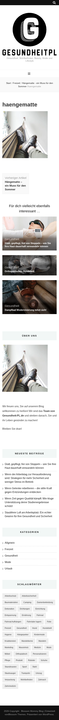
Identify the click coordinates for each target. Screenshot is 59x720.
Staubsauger (10, 673)
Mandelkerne (27, 641)
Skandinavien (11, 667)
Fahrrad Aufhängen (13, 622)
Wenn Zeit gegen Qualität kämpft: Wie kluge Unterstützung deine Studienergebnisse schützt (29, 502)
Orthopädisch (21, 654)
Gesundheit (12, 239)
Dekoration (9, 609)
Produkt (19, 660)
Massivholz (23, 647)
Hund (34, 628)
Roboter (31, 660)
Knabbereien (10, 641)
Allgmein (10, 542)
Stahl (34, 667)
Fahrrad (40, 615)
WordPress (48, 714)
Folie (49, 622)
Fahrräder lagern (34, 622)
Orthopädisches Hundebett (19, 271)
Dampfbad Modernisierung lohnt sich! (25, 310)
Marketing (9, 647)
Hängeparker (22, 634)
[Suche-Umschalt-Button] (54, 2)
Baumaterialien (11, 602)
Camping (27, 602)
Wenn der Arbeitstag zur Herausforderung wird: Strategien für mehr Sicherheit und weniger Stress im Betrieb (28, 478)
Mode (8, 562)
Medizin (37, 647)
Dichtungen (25, 609)
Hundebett (47, 628)
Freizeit (16, 83)
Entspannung (10, 615)
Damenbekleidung (45, 602)
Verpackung (10, 680)
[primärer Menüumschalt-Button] (29, 73)
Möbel (7, 654)
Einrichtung (40, 609)
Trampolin (25, 673)
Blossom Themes (17, 714)
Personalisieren (39, 654)
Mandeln (42, 641)
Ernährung (26, 615)
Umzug (39, 673)
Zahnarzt (42, 680)
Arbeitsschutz (10, 596)
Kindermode (39, 634)
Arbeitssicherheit (29, 596)
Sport (24, 667)
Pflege (7, 660)
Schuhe (44, 660)
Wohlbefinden (27, 680)
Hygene (8, 634)
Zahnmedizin (10, 686)
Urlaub (8, 568)
